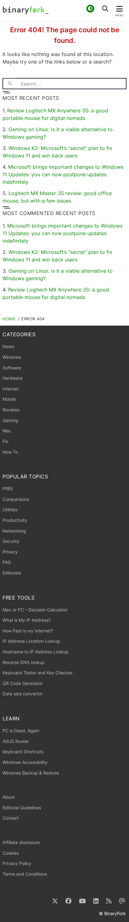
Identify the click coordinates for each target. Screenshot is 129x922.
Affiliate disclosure (21, 842)
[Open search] (105, 9)
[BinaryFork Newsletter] (122, 901)
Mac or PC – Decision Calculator (35, 609)
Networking (14, 530)
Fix (5, 441)
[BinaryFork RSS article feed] (108, 901)
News (8, 346)
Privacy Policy (17, 863)
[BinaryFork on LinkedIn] (96, 901)
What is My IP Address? (27, 620)
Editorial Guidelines (22, 807)
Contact (11, 818)
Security (11, 541)
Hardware (13, 378)
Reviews (11, 409)
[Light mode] (90, 9)
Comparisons (16, 499)
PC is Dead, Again (21, 730)
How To (10, 452)
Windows (12, 357)
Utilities (10, 509)
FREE (8, 488)
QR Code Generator (23, 683)
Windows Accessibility (25, 762)
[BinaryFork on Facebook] (68, 901)
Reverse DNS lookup (24, 662)
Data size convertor (23, 693)
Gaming (10, 420)
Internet (10, 388)
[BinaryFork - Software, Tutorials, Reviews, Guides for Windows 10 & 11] (64, 10)
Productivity (15, 520)
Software (12, 367)
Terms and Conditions (25, 874)
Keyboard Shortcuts (23, 751)
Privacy (10, 551)
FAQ (7, 562)
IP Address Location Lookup (31, 641)
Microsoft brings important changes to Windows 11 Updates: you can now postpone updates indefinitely (63, 174)
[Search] (10, 83)
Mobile (9, 399)
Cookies (11, 853)
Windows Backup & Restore (31, 772)
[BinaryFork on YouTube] (82, 901)
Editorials (12, 572)
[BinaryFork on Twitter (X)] (55, 901)
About (9, 797)
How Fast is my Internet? (28, 630)
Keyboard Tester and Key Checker (38, 672)
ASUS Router (16, 741)
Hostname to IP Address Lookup (36, 651)
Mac (7, 430)
